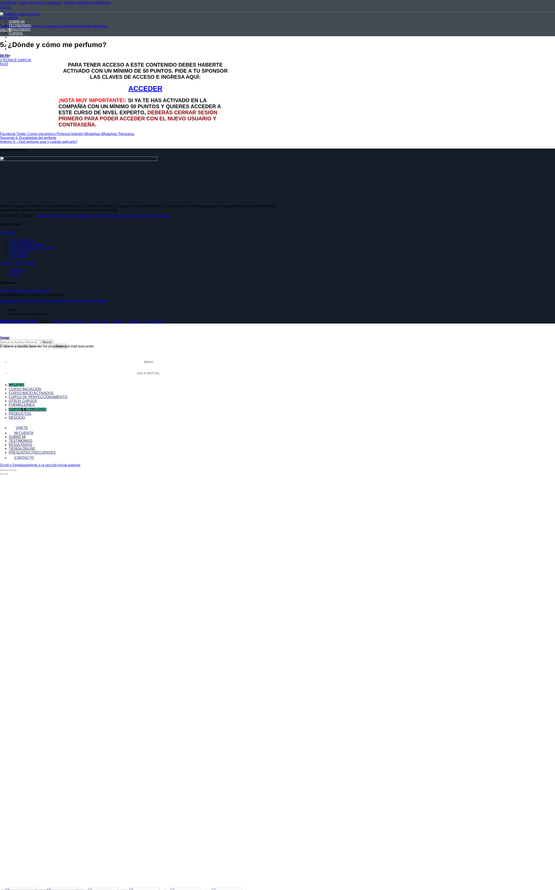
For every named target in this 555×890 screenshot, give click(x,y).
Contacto (134, 321)
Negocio (15, 274)
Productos (16, 270)
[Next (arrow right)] (6, 474)
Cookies (117, 321)
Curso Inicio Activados (26, 244)
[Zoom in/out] (14, 470)
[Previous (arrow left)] (1, 474)
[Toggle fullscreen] (10, 470)
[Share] (6, 470)
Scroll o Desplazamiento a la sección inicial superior (40, 465)
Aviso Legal (98, 321)
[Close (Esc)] (1, 470)
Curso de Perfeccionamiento (30, 248)
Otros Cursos (19, 252)
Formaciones (19, 255)
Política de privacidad (69, 321)
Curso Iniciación (21, 240)
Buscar (47, 342)
